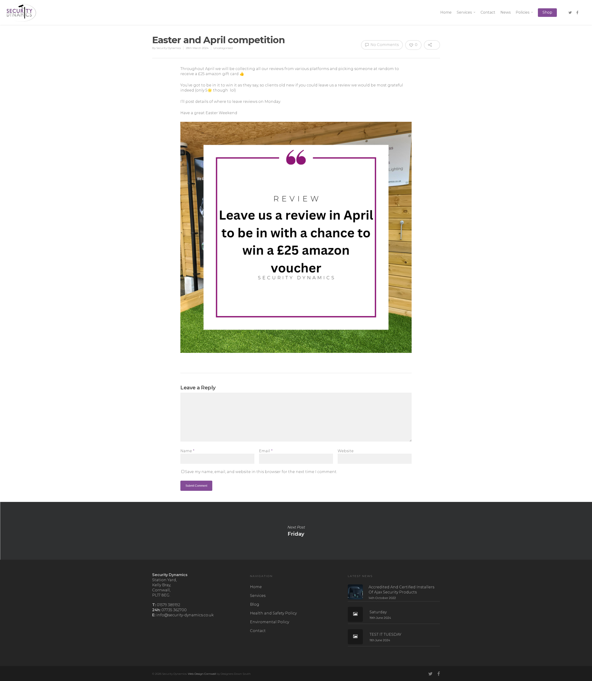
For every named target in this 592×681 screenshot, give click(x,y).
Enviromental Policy (269, 622)
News (505, 12)
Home (446, 12)
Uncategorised (223, 48)
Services (464, 12)
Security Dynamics (168, 48)
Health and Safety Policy (273, 613)
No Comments (384, 45)
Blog (254, 604)
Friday (296, 531)
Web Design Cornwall (202, 673)
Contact (488, 12)
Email (266, 451)
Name (187, 451)
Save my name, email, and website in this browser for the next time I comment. (261, 472)
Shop (547, 12)
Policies (522, 12)
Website (346, 451)
